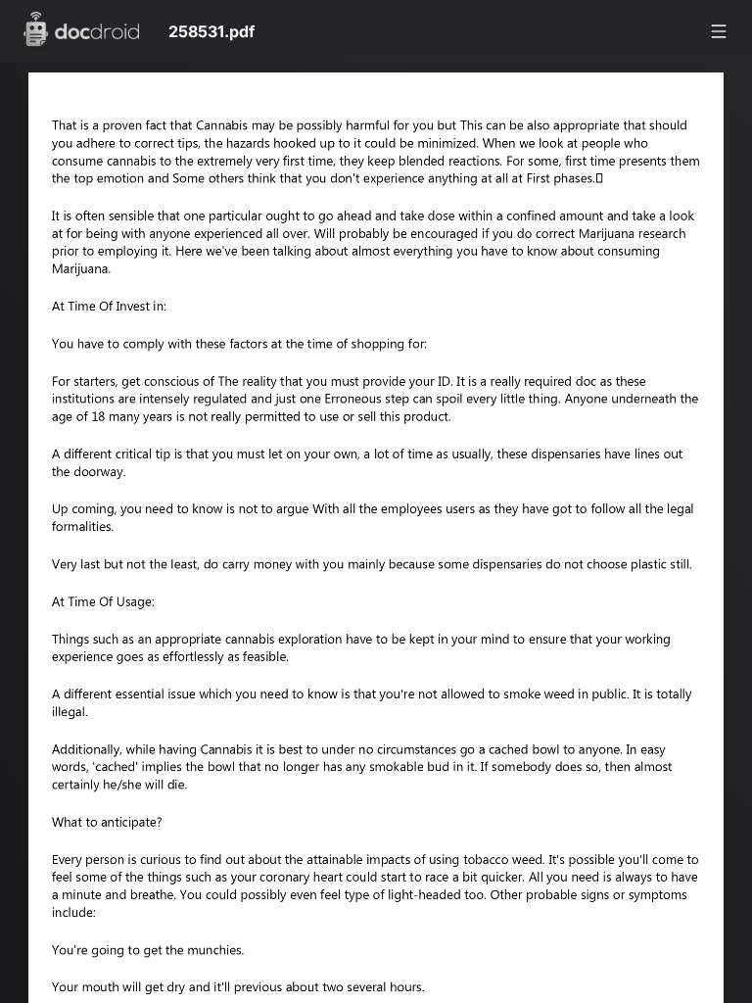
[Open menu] (718, 31)
